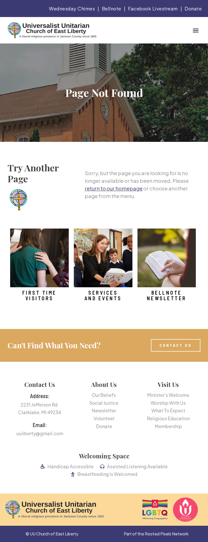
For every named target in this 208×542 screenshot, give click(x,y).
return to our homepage (114, 188)
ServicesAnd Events (103, 295)
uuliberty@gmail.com (39, 433)
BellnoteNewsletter (166, 295)
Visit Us (168, 384)
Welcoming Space (104, 456)
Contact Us (39, 384)
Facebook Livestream (153, 8)
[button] (195, 30)
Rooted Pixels (158, 533)
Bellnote (111, 8)
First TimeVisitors (39, 295)
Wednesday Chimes (72, 8)
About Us (104, 384)
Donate (193, 8)
